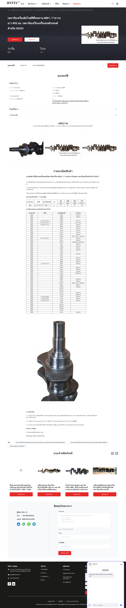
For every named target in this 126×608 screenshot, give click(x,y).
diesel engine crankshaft (17, 446)
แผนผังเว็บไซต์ (51, 601)
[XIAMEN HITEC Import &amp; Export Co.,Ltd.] (13, 2)
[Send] (121, 605)
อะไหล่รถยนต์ (66, 569)
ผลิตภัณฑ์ (14, 10)
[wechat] (29, 524)
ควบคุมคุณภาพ (44, 576)
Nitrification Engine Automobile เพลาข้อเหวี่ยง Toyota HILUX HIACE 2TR (47, 487)
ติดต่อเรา (43, 580)
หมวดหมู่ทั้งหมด (67, 582)
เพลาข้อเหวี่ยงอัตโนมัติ (25, 10)
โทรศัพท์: (61, 542)
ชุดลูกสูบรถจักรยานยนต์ (68, 573)
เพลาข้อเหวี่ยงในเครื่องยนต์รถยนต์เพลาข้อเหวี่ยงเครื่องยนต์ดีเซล (89, 442)
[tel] (39, 524)
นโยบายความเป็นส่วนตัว (72, 601)
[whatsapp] (23, 524)
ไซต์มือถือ (60, 601)
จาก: (60, 533)
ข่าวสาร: (61, 511)
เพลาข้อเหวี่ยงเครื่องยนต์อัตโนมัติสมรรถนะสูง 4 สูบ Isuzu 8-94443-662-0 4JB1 (20, 487)
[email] (18, 524)
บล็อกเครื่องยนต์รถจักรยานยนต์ (67, 577)
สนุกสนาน (15, 39)
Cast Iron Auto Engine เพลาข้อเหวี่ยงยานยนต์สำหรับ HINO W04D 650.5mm (76, 487)
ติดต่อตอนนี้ (65, 553)
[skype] (34, 524)
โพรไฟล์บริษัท (44, 569)
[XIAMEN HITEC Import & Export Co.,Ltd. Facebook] (9, 584)
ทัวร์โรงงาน (43, 573)
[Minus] (121, 564)
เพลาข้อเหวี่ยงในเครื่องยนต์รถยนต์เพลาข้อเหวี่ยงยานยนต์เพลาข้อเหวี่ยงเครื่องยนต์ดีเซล (40, 442)
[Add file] (89, 605)
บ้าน (9, 10)
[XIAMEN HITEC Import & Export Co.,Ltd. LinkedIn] (13, 584)
